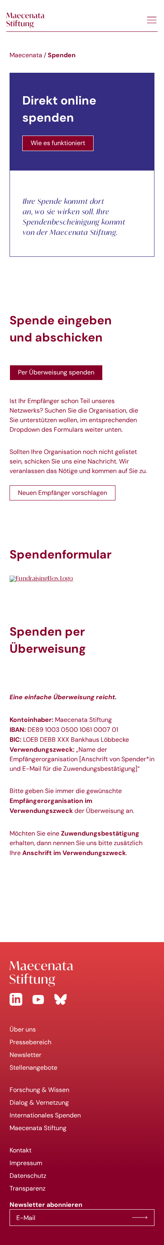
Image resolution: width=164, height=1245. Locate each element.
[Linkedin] (16, 999)
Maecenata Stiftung (38, 1128)
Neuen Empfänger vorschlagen (62, 492)
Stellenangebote (33, 1067)
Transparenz (27, 1188)
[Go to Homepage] (82, 974)
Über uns (23, 1029)
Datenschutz (28, 1175)
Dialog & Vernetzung (39, 1102)
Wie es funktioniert (58, 143)
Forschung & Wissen (39, 1090)
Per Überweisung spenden (56, 372)
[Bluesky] (60, 999)
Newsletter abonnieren (140, 1218)
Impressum (26, 1163)
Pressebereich (30, 1042)
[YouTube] (38, 999)
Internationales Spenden (45, 1115)
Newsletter (25, 1055)
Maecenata (26, 55)
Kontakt (20, 1150)
